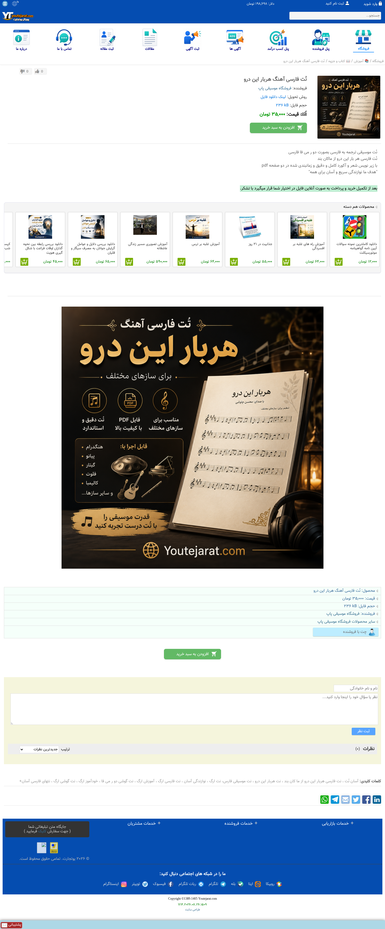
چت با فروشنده (355, 632)
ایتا (250, 884)
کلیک (42, 831)
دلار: (271, 4)
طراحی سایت (192, 910)
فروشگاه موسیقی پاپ (275, 88)
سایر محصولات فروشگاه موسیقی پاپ (346, 622)
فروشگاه (378, 61)
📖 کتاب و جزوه (339, 61)
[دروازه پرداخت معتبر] (54, 847)
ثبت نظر (363, 731)
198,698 (261, 4)
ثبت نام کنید (335, 4)
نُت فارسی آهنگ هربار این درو (304, 61)
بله (233, 884)
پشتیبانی (14, 925)
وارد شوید (370, 4)
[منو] (5, 4)
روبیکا (270, 884)
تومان (250, 4)
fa (18, 2)
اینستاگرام (111, 884)
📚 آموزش (361, 61)
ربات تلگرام (187, 884)
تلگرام (213, 884)
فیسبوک (159, 884)
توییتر (136, 884)
